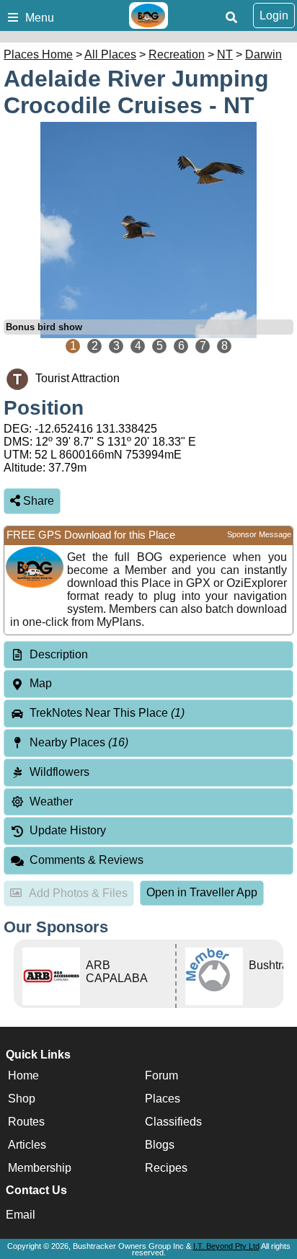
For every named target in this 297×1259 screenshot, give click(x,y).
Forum (161, 1075)
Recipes (166, 1168)
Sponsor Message (259, 534)
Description (59, 654)
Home (23, 1075)
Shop (21, 1098)
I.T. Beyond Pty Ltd (226, 1246)
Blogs (159, 1145)
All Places (110, 54)
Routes (26, 1122)
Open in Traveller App (201, 892)
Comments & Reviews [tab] (86, 860)
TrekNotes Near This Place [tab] (107, 713)
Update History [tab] (68, 830)
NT (225, 54)
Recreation (176, 54)
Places (162, 1098)
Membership (39, 1168)
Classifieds (173, 1122)
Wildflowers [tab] (59, 772)
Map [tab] (41, 683)
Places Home (38, 54)
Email (20, 1215)
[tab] (148, 655)
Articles (27, 1145)
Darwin (263, 54)
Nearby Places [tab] (79, 742)
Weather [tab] (51, 801)
